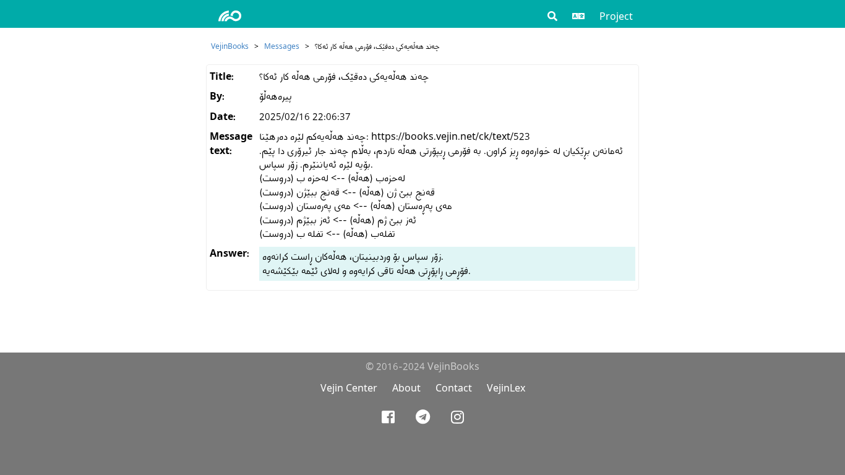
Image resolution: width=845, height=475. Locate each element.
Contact (453, 388)
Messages (281, 46)
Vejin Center (348, 388)
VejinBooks (230, 46)
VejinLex (506, 388)
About (406, 388)
